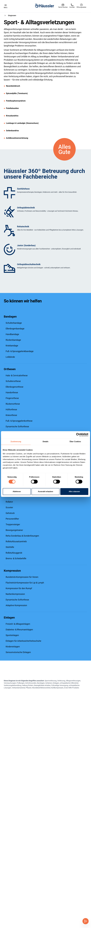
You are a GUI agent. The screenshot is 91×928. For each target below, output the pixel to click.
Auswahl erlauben (45, 491)
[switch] (34, 481)
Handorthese (12, 392)
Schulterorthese (13, 381)
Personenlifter (12, 519)
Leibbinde (10, 357)
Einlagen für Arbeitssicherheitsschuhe (23, 641)
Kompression (12, 570)
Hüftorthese (11, 409)
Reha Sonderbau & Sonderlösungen (22, 536)
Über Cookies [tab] (75, 441)
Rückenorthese (13, 404)
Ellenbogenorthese (14, 387)
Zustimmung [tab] (16, 441)
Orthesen (10, 369)
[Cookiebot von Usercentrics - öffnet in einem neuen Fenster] (78, 434)
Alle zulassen (74, 491)
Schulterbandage (14, 323)
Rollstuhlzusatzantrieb (16, 541)
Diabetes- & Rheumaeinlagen (19, 629)
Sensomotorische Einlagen (18, 652)
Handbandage (12, 334)
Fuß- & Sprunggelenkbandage (20, 351)
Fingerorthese (12, 398)
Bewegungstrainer (14, 530)
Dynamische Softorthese (17, 426)
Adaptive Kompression (16, 605)
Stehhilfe (10, 547)
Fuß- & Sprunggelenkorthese (19, 421)
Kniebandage (12, 345)
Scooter (9, 507)
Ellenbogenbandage (15, 328)
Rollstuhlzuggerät (14, 553)
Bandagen (10, 316)
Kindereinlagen (13, 646)
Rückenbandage (13, 340)
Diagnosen (12, 15)
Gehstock (10, 513)
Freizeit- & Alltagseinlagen (18, 624)
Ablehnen (17, 491)
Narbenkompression (15, 594)
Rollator (9, 502)
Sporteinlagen (12, 635)
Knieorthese (11, 415)
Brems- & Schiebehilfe (16, 558)
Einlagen (9, 617)
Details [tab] (45, 441)
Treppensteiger (13, 524)
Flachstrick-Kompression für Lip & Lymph (25, 582)
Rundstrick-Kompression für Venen (22, 577)
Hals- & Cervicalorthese (17, 375)
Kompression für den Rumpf (19, 588)
